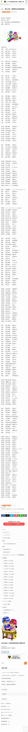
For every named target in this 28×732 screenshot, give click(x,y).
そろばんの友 (6, 532)
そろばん (4, 507)
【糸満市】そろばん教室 (8, 579)
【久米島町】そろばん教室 (8, 595)
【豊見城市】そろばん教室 (8, 574)
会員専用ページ (6, 612)
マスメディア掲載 (7, 601)
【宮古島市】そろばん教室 (8, 593)
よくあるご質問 (6, 604)
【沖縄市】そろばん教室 (8, 571)
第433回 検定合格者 (6, 678)
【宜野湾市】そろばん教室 (8, 566)
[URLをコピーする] (25, 515)
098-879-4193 (6, 651)
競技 (4, 540)
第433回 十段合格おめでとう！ (9, 681)
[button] (3, 515)
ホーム (4, 529)
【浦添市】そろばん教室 (8, 563)
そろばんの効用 (6, 537)
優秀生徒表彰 (7, 718)
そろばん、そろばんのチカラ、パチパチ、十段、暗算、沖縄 (13, 509)
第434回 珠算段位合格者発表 (8, 684)
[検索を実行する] (25, 663)
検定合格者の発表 (6, 549)
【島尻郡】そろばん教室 (8, 582)
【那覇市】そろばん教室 (8, 560)
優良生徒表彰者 (6, 552)
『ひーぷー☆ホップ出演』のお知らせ (10, 672)
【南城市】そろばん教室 (8, 576)
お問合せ (5, 607)
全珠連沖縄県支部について (8, 610)
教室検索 (5, 557)
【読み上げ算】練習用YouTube (9, 543)
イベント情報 (7, 703)
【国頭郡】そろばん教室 (8, 590)
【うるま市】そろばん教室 (8, 568)
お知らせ (4, 505)
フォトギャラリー (6, 535)
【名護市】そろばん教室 (8, 587)
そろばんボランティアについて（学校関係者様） (14, 554)
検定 (4, 546)
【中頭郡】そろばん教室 (8, 584)
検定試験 (9, 505)
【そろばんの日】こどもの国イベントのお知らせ (13, 675)
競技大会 (6, 724)
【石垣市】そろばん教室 (8, 598)
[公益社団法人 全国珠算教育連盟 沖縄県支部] (14, 1)
